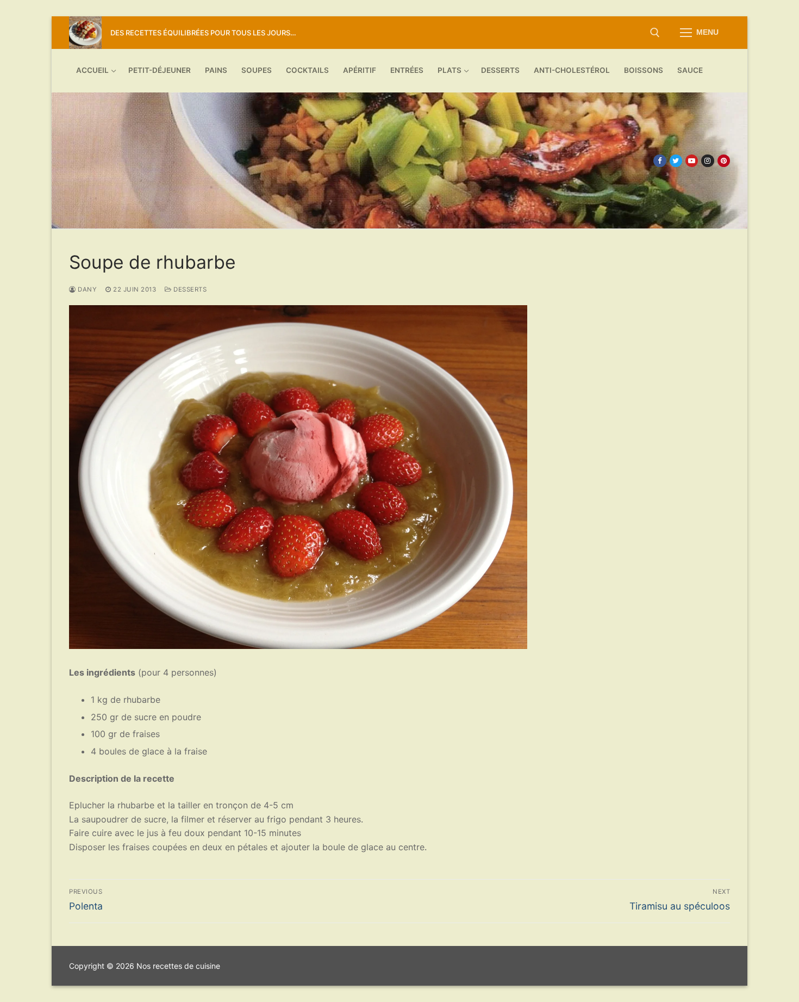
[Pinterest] (723, 160)
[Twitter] (676, 160)
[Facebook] (659, 160)
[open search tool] (655, 33)
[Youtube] (691, 160)
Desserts (189, 289)
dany (86, 289)
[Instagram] (707, 160)
